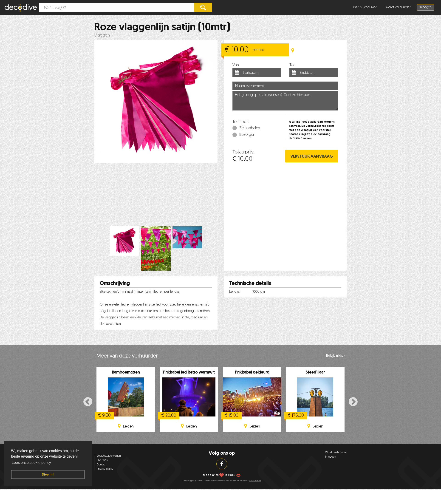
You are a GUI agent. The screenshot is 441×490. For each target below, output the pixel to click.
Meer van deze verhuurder (127, 356)
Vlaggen (102, 35)
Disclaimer (255, 480)
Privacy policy (105, 469)
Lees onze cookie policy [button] (31, 463)
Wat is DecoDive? (365, 7)
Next (353, 402)
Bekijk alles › (335, 356)
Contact (101, 464)
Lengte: (234, 292)
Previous (88, 402)
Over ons (102, 460)
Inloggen (425, 7)
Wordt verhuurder (398, 7)
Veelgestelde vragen (109, 456)
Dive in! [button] (48, 474)
